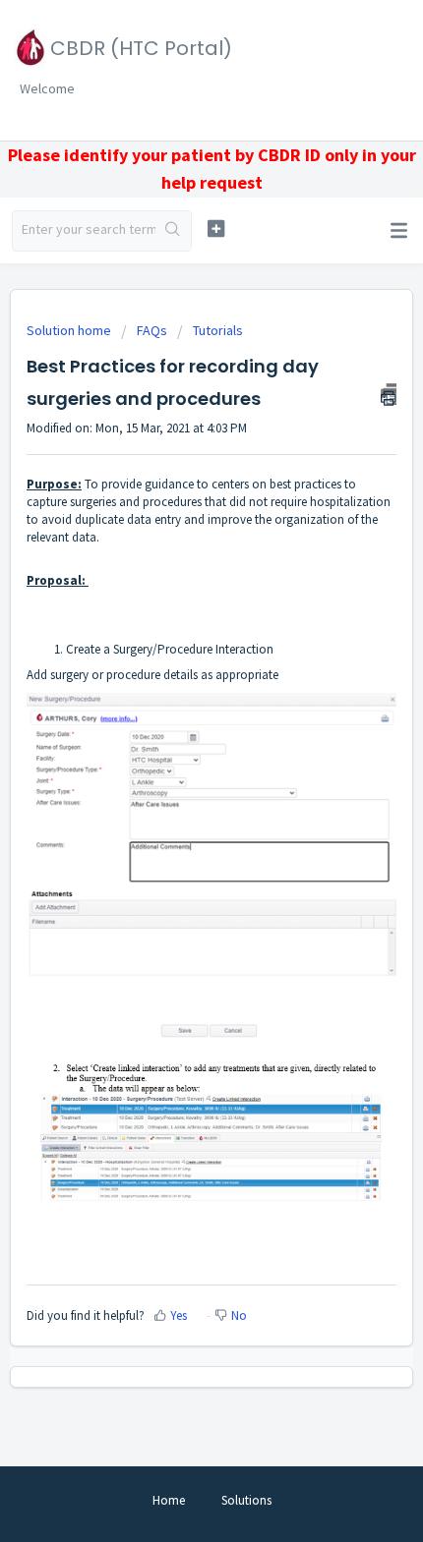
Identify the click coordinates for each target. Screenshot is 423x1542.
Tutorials (218, 330)
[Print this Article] (388, 394)
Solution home (70, 330)
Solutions (246, 1500)
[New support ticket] (216, 228)
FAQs (152, 330)
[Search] (173, 231)
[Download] (175, 767)
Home (168, 1500)
